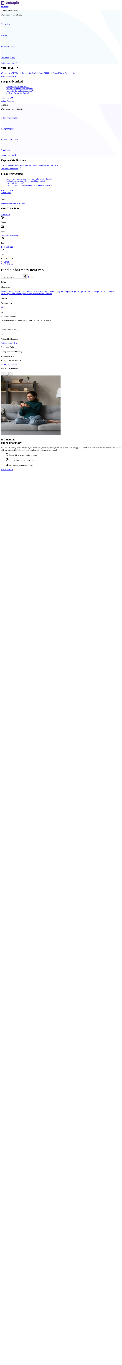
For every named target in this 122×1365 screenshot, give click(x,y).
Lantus (25, 165)
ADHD (13, 73)
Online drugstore (12, 918)
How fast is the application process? (19, 91)
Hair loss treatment (13, 782)
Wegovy (31, 165)
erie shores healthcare (44, 294)
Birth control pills (12, 786)
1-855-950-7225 (7, 247)
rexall (30, 291)
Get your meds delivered (10, 343)
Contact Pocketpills (13, 1186)
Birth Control (53, 73)
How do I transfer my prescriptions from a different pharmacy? (29, 185)
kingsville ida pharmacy (14, 294)
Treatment (4, 7)
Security (4, 1327)
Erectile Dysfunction (24, 73)
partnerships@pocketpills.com (37, 671)
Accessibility (10, 1192)
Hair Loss (35, 73)
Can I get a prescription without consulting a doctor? (25, 181)
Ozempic (4, 165)
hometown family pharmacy (57, 291)
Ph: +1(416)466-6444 (9, 364)
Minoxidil (19, 165)
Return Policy (6, 1340)
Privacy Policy (6, 1336)
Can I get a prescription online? (17, 87)
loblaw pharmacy (7, 291)
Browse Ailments (18, 203)
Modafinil (9, 1052)
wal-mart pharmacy (40, 291)
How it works (6, 193)
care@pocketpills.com (9, 235)
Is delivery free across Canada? (17, 93)
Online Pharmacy (7, 101)
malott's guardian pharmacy (78, 291)
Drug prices (10, 920)
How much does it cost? (15, 183)
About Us (9, 1184)
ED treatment (11, 784)
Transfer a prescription (14, 916)
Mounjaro (9, 1054)
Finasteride (12, 165)
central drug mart (29, 294)
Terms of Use (6, 1331)
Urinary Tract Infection (67, 73)
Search (30, 277)
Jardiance (48, 165)
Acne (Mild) (43, 73)
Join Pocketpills (7, 264)
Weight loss (10, 780)
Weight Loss (5, 73)
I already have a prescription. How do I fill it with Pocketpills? (29, 179)
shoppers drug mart (21, 291)
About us (4, 203)
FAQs (10, 203)
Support (4, 195)
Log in (6, 262)
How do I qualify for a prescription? (19, 89)
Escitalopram (40, 165)
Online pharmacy (12, 914)
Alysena (55, 165)
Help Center (10, 1188)
